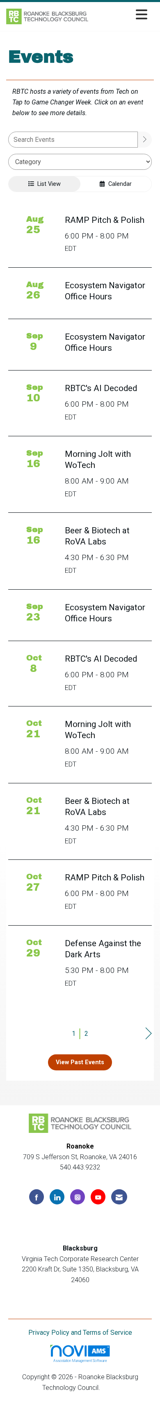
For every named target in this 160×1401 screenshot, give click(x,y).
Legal (110, 1388)
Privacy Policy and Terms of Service (80, 1332)
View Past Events (80, 1062)
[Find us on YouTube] (98, 1196)
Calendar (118, 184)
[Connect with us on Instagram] (77, 1196)
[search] (145, 140)
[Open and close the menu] (120, 15)
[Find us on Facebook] (36, 1196)
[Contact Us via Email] (119, 1196)
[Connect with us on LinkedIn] (57, 1196)
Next (149, 1033)
